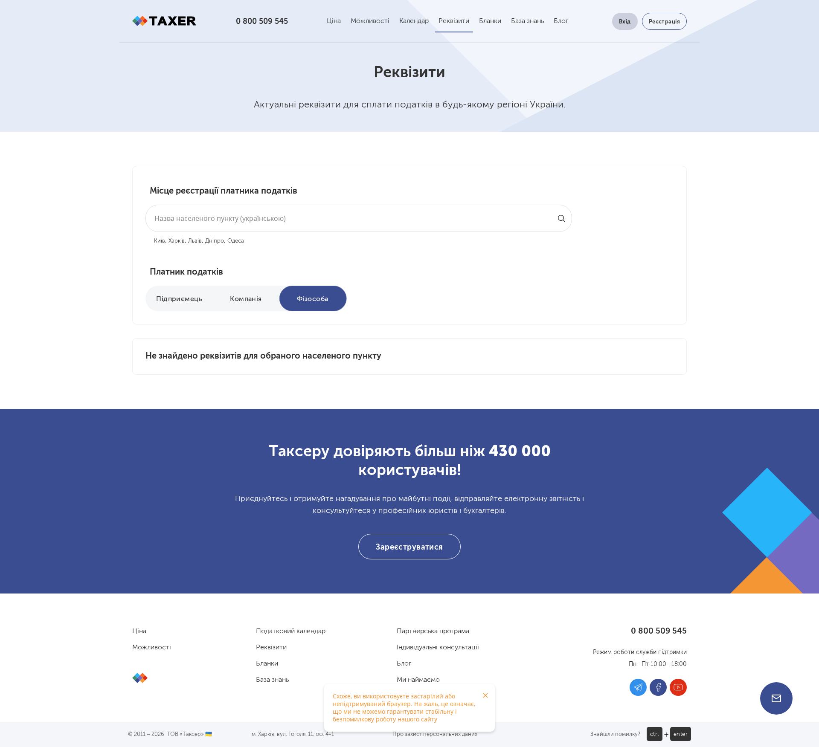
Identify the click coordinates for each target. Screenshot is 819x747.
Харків (176, 241)
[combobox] (358, 218)
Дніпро (214, 241)
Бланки (490, 21)
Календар (414, 21)
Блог (561, 21)
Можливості (370, 21)
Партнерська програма (433, 631)
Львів (195, 241)
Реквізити (454, 21)
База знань (527, 21)
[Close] (485, 695)
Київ (159, 241)
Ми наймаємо (418, 680)
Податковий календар (290, 631)
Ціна (334, 21)
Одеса (235, 241)
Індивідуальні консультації (438, 647)
